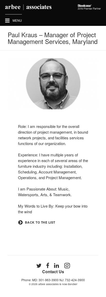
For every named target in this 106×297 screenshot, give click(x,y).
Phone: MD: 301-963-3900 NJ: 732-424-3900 (53, 280)
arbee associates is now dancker (57, 284)
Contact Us (53, 272)
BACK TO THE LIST (40, 222)
